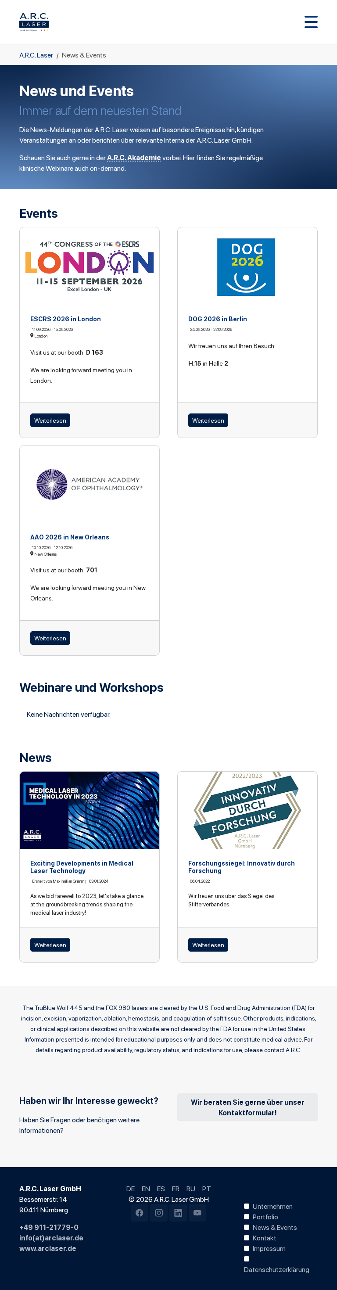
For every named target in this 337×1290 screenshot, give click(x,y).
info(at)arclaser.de (51, 1237)
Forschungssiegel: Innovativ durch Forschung (241, 866)
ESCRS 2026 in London (65, 318)
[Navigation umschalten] (311, 22)
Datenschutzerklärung (276, 1269)
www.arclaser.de (47, 1247)
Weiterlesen (50, 420)
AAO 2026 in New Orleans (69, 536)
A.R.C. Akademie (134, 157)
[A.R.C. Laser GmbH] (34, 22)
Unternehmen (273, 1206)
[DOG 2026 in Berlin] (247, 266)
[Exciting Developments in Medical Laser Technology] (89, 810)
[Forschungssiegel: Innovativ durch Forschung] (247, 810)
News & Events (275, 1227)
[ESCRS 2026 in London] (89, 266)
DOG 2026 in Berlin (217, 318)
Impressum (269, 1248)
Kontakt (264, 1237)
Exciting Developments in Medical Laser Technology (81, 866)
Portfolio (265, 1216)
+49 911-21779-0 (49, 1226)
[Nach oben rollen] (317, 1270)
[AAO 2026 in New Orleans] (89, 484)
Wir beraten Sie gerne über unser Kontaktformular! (248, 1107)
